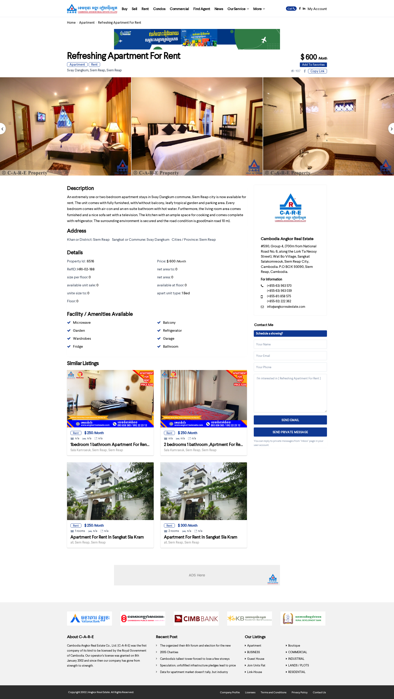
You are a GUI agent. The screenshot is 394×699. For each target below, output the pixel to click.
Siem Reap (97, 70)
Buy (124, 8)
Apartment (87, 22)
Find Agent (201, 8)
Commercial (179, 8)
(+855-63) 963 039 (279, 291)
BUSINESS (253, 652)
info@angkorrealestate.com (286, 306)
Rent (145, 8)
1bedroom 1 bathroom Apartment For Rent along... (116, 444)
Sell (134, 8)
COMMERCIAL (297, 652)
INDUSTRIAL (296, 658)
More (257, 8)
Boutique (294, 645)
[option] (197, 126)
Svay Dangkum (77, 70)
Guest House (255, 658)
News (219, 8)
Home (71, 22)
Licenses (250, 692)
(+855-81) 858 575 (279, 296)
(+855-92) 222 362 (279, 301)
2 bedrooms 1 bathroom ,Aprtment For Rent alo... (208, 444)
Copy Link (317, 71)
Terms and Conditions (273, 692)
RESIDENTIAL (297, 672)
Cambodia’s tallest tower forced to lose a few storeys (195, 658)
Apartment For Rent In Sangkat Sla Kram (107, 536)
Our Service (237, 8)
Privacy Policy (300, 692)
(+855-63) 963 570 (279, 285)
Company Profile (230, 692)
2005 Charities (169, 652)
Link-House (254, 672)
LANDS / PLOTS (298, 665)
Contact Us (319, 692)
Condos (159, 8)
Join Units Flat (256, 665)
